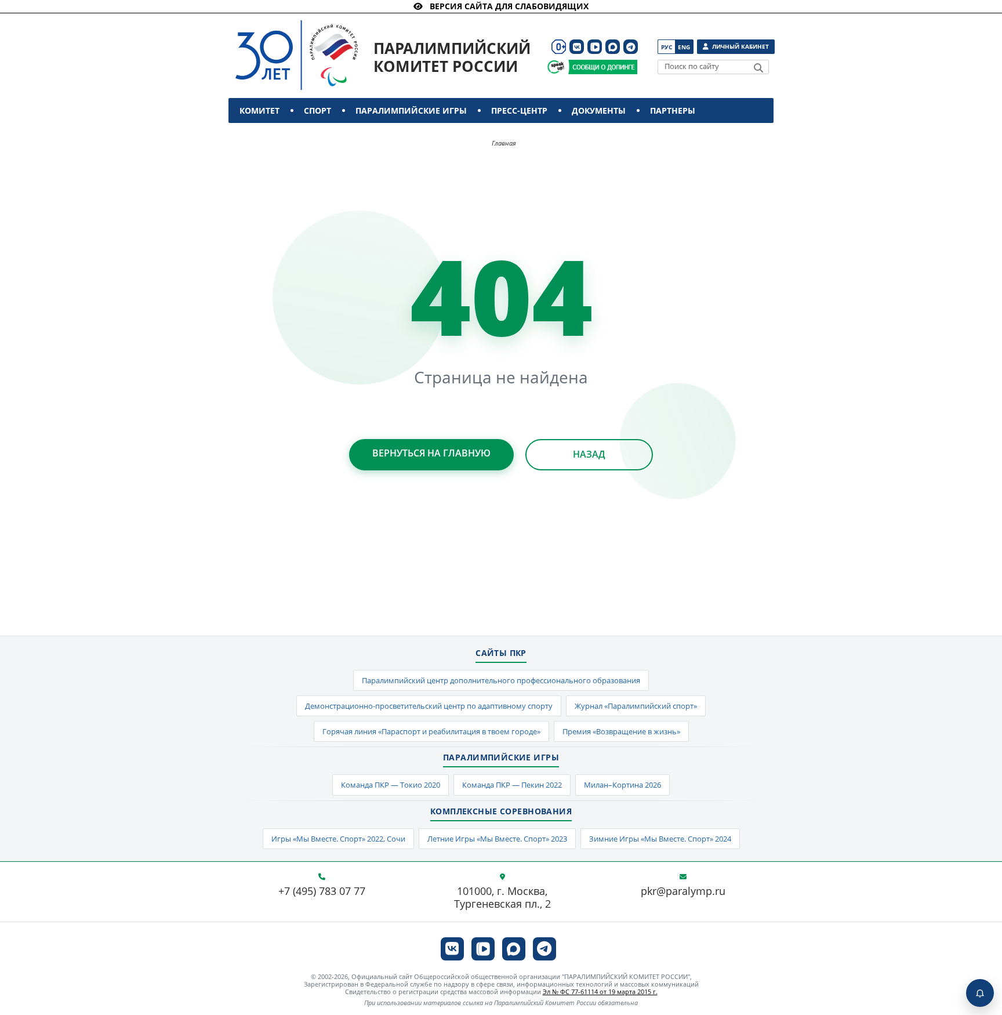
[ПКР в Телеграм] (630, 46)
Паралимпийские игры (411, 110)
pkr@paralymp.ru (683, 891)
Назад (589, 454)
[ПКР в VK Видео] (594, 46)
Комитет (259, 110)
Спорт (317, 110)
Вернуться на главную (431, 453)
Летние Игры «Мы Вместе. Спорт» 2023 (497, 838)
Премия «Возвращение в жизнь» (621, 731)
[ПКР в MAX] (612, 46)
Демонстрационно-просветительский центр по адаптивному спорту (429, 706)
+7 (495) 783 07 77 (321, 891)
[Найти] (758, 67)
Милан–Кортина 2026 (622, 785)
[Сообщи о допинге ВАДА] (555, 67)
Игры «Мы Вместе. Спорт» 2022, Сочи (338, 838)
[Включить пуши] (980, 993)
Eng (684, 47)
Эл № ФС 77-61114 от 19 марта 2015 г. (600, 991)
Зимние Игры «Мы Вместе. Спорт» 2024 (660, 838)
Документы (599, 110)
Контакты (265, 135)
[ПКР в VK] (576, 46)
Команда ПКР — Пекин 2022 (512, 785)
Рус (666, 47)
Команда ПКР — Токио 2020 (390, 785)
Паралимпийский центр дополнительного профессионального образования (501, 680)
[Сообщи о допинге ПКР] (602, 67)
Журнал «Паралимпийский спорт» (636, 706)
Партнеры (672, 110)
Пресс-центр (519, 110)
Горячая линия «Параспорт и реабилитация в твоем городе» (431, 731)
